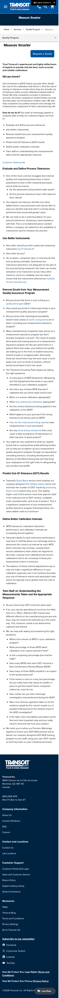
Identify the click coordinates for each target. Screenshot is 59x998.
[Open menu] (5, 7)
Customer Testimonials (14, 162)
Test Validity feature (35, 484)
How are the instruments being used (27, 422)
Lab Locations (9, 853)
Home (6, 29)
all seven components (37, 319)
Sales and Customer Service (16, 874)
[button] (29, 38)
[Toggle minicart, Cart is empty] (52, 7)
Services (17, 29)
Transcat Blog (9, 912)
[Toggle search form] (45, 7)
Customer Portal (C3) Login (15, 868)
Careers (6, 832)
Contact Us (7, 847)
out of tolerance (25, 248)
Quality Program (33, 29)
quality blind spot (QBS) (17, 303)
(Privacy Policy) (41, 981)
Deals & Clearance (11, 891)
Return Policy (9, 880)
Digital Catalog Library (13, 885)
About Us (7, 815)
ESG (4, 826)
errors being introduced (29, 430)
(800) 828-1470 (9, 796)
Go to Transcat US (11, 929)
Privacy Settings (10, 924)
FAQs (5, 907)
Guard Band (22, 480)
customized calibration (31, 401)
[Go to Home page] (20, 7)
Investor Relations (11, 820)
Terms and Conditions (13, 918)
